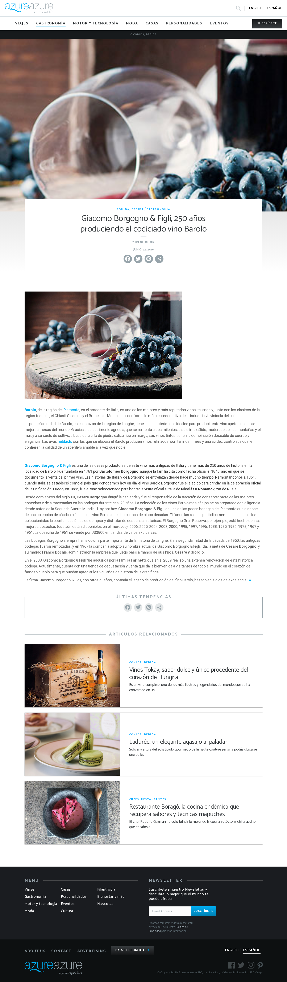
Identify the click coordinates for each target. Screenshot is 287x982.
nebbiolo (65, 441)
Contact (61, 951)
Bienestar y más (110, 896)
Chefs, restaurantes (147, 799)
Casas (66, 889)
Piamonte (71, 410)
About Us (35, 951)
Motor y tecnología (41, 904)
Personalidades (74, 896)
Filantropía (106, 889)
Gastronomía (158, 209)
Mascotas (105, 904)
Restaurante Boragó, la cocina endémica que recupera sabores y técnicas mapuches (184, 810)
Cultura (67, 911)
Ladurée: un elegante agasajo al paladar (178, 742)
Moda (29, 911)
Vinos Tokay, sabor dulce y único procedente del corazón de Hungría (188, 673)
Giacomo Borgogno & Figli (48, 465)
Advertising (91, 951)
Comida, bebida (144, 34)
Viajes (30, 889)
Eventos (68, 904)
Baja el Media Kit (130, 950)
